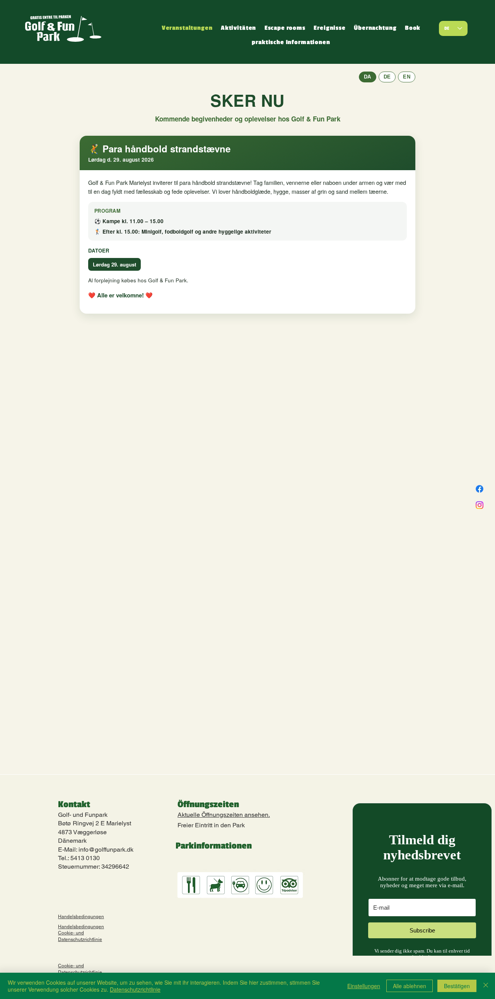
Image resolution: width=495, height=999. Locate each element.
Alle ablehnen (409, 986)
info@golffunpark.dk (106, 849)
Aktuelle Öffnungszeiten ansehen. (224, 814)
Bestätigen (457, 986)
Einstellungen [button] (363, 986)
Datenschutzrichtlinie (135, 989)
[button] (238, 28)
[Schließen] (485, 986)
